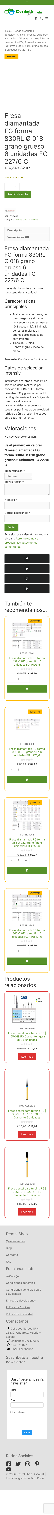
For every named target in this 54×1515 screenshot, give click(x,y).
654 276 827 (19, 1344)
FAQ (8, 1261)
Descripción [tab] (15, 230)
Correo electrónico (17, 512)
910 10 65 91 (32, 1340)
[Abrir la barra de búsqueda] (41, 18)
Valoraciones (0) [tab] (18, 237)
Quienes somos (15, 1241)
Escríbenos (26, 1349)
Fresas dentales (29, 38)
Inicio (7, 30)
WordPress (37, 1478)
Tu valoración (14, 481)
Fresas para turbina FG (26, 219)
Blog (9, 1248)
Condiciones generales (20, 1282)
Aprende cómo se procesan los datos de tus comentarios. (21, 542)
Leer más (27, 1056)
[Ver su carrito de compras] (36, 18)
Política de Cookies (18, 1307)
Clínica (21, 34)
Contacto (12, 1254)
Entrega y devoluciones (21, 1300)
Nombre (10, 499)
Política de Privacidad (19, 1314)
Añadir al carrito (18, 194)
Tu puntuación (14, 470)
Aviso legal (12, 1276)
